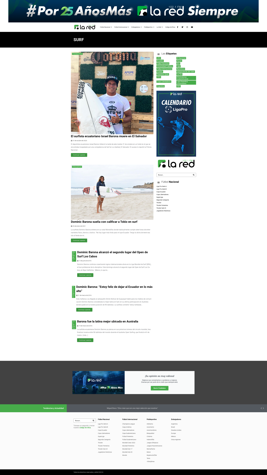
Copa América (126, 427)
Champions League (128, 424)
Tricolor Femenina (103, 446)
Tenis (148, 458)
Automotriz (150, 427)
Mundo (124, 455)
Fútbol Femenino (127, 436)
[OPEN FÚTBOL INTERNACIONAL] (128, 27)
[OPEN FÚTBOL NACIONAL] (111, 27)
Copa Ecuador (102, 430)
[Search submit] (193, 175)
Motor (149, 452)
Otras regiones (176, 439)
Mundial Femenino (128, 446)
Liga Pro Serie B (103, 427)
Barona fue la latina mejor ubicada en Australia (107, 321)
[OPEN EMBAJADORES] (141, 27)
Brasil (173, 427)
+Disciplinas (76, 167)
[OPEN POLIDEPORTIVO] (154, 27)
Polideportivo (77, 54)
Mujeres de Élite (73, 256)
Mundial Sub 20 (127, 452)
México (173, 436)
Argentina (174, 424)
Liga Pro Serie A (103, 424)
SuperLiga (101, 436)
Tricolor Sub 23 (103, 449)
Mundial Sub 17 (127, 449)
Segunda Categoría (104, 439)
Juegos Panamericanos (154, 446)
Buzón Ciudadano (160, 388)
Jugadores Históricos (105, 452)
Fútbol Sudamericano (129, 439)
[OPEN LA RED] (162, 27)
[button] (261, 408)
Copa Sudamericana (128, 433)
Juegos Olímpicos (152, 443)
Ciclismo (149, 436)
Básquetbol (150, 433)
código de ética (85, 428)
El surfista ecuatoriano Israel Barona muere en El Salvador (109, 136)
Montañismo (151, 449)
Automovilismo (151, 430)
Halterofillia (150, 439)
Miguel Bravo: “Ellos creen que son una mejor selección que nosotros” (132, 408)
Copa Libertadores (104, 433)
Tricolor (100, 443)
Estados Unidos (176, 430)
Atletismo (150, 424)
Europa (173, 433)
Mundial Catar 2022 (128, 443)
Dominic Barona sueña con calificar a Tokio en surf (104, 221)
